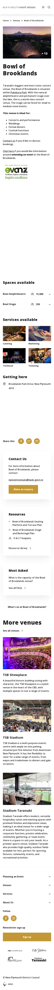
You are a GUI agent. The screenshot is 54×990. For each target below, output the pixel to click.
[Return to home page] (19, 7)
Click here (8, 151)
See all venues (11, 630)
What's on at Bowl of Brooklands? (27, 607)
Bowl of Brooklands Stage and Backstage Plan (27, 531)
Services (7, 893)
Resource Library (18, 548)
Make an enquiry (23, 489)
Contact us (9, 140)
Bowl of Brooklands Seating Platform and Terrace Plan (27, 523)
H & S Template (22, 538)
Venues (17, 20)
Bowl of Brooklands (34, 20)
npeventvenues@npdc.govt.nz (26, 479)
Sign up (27, 937)
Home (6, 20)
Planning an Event (13, 876)
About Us (8, 902)
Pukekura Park (19, 92)
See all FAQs (15, 588)
